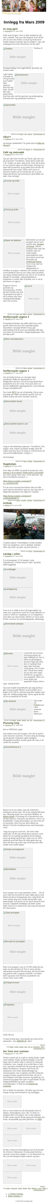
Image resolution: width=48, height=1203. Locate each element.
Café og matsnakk (13, 152)
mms (30, 551)
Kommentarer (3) (39, 461)
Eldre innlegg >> (15, 1196)
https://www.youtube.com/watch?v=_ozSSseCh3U (17, 482)
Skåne (44, 1188)
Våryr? (7, 137)
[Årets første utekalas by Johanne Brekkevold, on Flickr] (24, 623)
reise (39, 1188)
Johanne (8, 31)
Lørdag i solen (11, 554)
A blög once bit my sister (24, 7)
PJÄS (36, 705)
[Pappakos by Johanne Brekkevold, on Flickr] (13, 1004)
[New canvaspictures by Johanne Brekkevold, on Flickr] (24, 338)
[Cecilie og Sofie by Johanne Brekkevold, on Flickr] (13, 180)
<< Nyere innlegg (15, 1194)
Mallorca (34, 1188)
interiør (29, 368)
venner (29, 134)
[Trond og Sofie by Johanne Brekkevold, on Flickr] (14, 209)
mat (25, 134)
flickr (29, 1188)
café (17, 314)
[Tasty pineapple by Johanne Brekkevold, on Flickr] (14, 912)
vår (31, 720)
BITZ (14, 392)
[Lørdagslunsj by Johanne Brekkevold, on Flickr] (18, 589)
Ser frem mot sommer (16, 1051)
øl (31, 1047)
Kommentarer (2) (39, 134)
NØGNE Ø (21, 1041)
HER (40, 1119)
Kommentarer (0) (39, 149)
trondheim (36, 1047)
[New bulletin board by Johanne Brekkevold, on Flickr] (18, 401)
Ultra (42, 1047)
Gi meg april (10, 29)
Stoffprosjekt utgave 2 (16, 317)
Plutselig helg (11, 723)
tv (31, 149)
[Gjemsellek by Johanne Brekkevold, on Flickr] (24, 102)
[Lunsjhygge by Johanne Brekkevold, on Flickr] (18, 569)
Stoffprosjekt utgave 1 (16, 371)
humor (28, 149)
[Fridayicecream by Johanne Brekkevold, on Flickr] (18, 982)
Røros (25, 314)
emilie (21, 134)
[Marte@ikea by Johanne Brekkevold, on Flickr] (18, 869)
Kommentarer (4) (39, 500)
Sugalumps (9, 464)
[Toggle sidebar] (43, 5)
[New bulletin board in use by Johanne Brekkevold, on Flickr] (18, 423)
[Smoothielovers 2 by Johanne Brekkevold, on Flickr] (24, 746)
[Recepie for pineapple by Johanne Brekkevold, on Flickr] (18, 941)
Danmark (14, 1188)
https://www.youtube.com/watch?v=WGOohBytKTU (17, 497)
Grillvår (7, 503)
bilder (14, 720)
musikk (23, 500)
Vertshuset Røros (33, 262)
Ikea (25, 368)
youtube (29, 500)
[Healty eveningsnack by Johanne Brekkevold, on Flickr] (18, 849)
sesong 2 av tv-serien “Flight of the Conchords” (23, 473)
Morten (7, 466)
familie (24, 720)
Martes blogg (8, 816)
